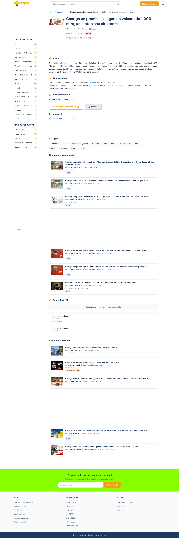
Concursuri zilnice (21, 506)
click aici (92, 82)
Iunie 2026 (70, 510)
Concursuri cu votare (62, 12)
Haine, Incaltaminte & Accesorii (63, 148)
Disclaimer (121, 506)
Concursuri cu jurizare (79, 143)
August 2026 (71, 502)
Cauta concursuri (20, 522)
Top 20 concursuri (21, 510)
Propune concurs (149, 4)
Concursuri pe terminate (23, 502)
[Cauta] (118, 4)
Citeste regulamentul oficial (63, 118)
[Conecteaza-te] (163, 3)
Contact (120, 510)
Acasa (51, 12)
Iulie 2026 (69, 506)
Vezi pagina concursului (64, 106)
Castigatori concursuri (22, 514)
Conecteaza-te (92, 307)
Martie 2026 (70, 522)
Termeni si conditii (124, 502)
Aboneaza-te (112, 485)
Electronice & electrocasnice (103, 143)
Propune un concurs (21, 518)
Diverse (82, 148)
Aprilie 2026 (70, 518)
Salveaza (95, 106)
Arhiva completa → (73, 526)
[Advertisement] (26, 23)
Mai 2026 (69, 514)
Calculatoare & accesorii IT (129, 143)
